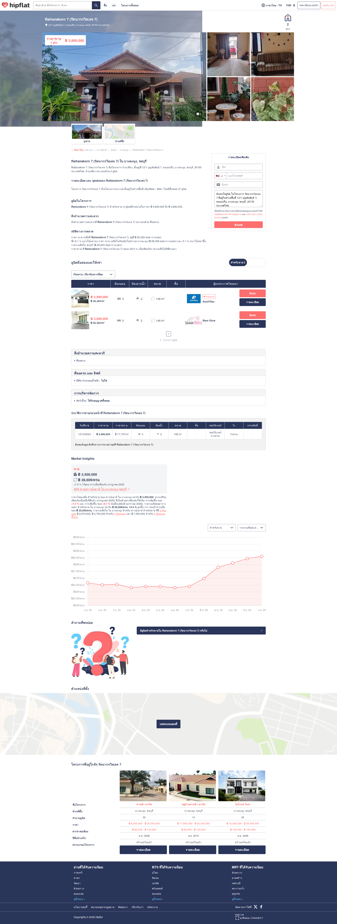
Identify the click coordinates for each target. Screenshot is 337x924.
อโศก (155, 872)
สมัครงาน (152, 907)
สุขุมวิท (236, 893)
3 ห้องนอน (119, 513)
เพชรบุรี (236, 883)
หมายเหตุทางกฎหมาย (102, 907)
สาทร (77, 878)
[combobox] (220, 176)
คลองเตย (79, 893)
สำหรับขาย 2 (238, 262)
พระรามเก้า (238, 888)
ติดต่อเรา (123, 907)
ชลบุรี (113, 149)
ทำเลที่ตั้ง (119, 141)
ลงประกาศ (328, 5)
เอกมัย (155, 883)
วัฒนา (77, 883)
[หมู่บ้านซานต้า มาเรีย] (193, 785)
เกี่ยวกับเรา (138, 907)
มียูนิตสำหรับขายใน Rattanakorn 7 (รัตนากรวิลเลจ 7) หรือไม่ (173, 630)
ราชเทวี (78, 872)
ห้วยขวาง (79, 888)
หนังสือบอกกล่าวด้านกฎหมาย (227, 214)
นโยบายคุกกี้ (80, 907)
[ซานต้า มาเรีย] (144, 785)
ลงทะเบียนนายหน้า (308, 5)
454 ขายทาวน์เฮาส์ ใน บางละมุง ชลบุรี (100, 489)
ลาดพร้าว (237, 878)
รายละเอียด (143, 850)
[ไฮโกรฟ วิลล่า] (242, 785)
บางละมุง (124, 149)
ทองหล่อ (156, 893)
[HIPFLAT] (16, 5)
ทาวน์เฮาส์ (102, 149)
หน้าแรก (89, 149)
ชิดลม (155, 878)
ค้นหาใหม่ (79, 149)
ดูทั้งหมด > (79, 899)
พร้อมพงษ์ (157, 888)
